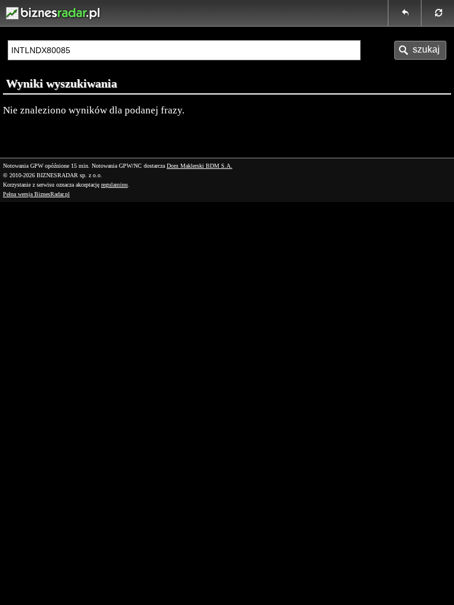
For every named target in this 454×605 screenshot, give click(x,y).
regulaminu (114, 184)
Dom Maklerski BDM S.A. (199, 165)
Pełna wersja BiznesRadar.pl (36, 194)
